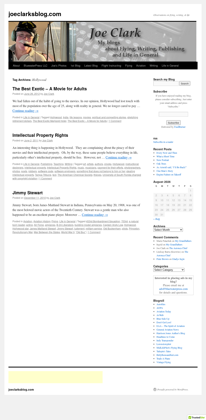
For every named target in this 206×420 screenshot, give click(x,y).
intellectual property (35, 167)
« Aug (156, 218)
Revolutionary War (22, 232)
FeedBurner (179, 126)
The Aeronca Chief (178, 248)
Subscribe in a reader (163, 141)
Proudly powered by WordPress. (172, 389)
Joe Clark (49, 93)
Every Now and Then (167, 152)
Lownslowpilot (164, 344)
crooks (107, 164)
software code (45, 171)
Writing (154, 65)
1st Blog (75, 65)
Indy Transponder (165, 340)
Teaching (59, 164)
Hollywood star (20, 228)
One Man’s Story (165, 170)
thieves (97, 174)
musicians (90, 167)
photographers (132, 167)
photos (16, 171)
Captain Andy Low (113, 224)
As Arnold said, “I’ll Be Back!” (172, 167)
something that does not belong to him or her (101, 171)
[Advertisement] (55, 377)
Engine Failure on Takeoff (169, 174)
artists (90, 164)
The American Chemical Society (75, 174)
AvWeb (160, 315)
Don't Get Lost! (164, 322)
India (65, 117)
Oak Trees (161, 163)
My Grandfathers (183, 240)
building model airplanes (88, 224)
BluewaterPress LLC (35, 65)
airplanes (50, 224)
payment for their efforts (110, 167)
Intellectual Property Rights (40, 135)
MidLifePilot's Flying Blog (169, 347)
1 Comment (115, 120)
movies (87, 117)
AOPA (160, 307)
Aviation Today (164, 311)
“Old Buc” (81, 232)
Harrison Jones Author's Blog (171, 333)
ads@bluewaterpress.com (173, 289)
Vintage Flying (164, 362)
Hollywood (56, 117)
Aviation (141, 65)
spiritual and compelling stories (109, 117)
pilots (125, 228)
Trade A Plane (163, 358)
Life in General (170, 65)
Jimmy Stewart (27, 192)
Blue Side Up (163, 318)
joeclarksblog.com (34, 13)
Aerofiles (161, 304)
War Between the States (47, 232)
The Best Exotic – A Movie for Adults (49, 88)
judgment (79, 228)
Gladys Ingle (178, 258)
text (54, 174)
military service (94, 228)
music (81, 167)
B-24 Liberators (65, 224)
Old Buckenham (112, 228)
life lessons (76, 117)
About (16, 65)
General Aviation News (168, 329)
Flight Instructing (111, 65)
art (84, 164)
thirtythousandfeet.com (167, 354)
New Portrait (163, 160)
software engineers (65, 171)
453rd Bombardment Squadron (103, 221)
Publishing (46, 164)
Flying (128, 65)
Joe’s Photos (59, 65)
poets (24, 171)
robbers (32, 171)
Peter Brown (163, 258)
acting (29, 224)
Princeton (134, 228)
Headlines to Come (166, 336)
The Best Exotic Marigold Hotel (49, 120)
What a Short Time (165, 156)
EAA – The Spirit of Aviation (171, 325)
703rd (124, 221)
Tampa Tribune (43, 174)
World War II (67, 232)
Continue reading (25, 110)
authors (99, 164)
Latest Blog (91, 65)
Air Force (39, 224)
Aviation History (41, 221)
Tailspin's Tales (164, 351)
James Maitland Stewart (43, 228)
